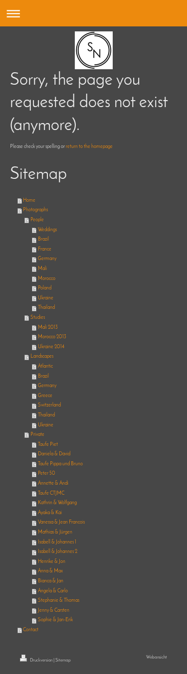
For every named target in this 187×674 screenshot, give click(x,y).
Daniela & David (54, 454)
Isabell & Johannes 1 (57, 542)
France (44, 249)
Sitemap (63, 660)
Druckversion (41, 660)
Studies (37, 317)
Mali (42, 269)
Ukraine (45, 298)
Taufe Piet (48, 444)
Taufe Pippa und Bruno (60, 464)
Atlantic (45, 366)
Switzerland (49, 405)
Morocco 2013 (52, 337)
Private (37, 434)
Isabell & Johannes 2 (57, 551)
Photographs (35, 210)
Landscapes (41, 356)
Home (29, 200)
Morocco (46, 278)
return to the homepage (89, 146)
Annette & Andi (53, 483)
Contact (30, 630)
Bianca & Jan (50, 581)
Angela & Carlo (53, 591)
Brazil (43, 239)
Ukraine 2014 (51, 347)
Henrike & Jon (51, 561)
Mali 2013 (48, 327)
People (37, 220)
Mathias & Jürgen (55, 532)
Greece (45, 396)
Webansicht (156, 657)
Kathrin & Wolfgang (57, 503)
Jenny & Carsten (53, 610)
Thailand (46, 307)
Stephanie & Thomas (58, 600)
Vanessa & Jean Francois (61, 522)
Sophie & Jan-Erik (55, 620)
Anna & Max (50, 571)
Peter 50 (46, 473)
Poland (44, 288)
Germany (47, 259)
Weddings (47, 230)
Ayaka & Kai (50, 513)
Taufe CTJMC (51, 493)
